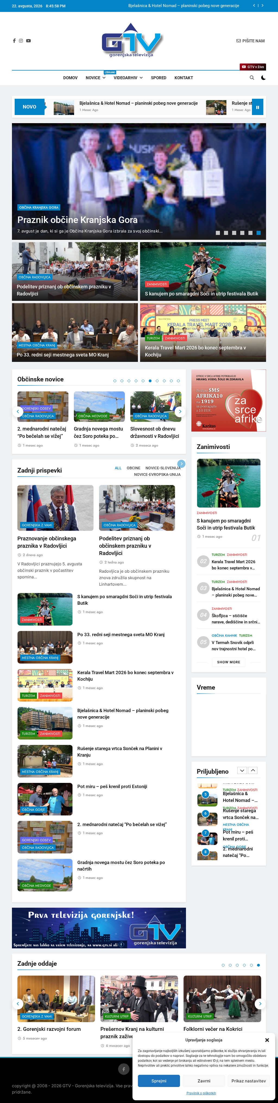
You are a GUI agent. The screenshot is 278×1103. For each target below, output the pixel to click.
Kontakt (184, 77)
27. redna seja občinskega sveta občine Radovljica (149, 436)
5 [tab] (251, 233)
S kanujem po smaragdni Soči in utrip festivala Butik (201, 294)
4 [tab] (243, 233)
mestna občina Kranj (37, 345)
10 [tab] (178, 381)
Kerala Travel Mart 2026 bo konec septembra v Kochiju (233, 568)
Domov (70, 77)
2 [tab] (226, 233)
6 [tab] (259, 233)
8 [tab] (164, 381)
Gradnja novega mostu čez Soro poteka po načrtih (42, 436)
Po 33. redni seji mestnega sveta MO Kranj (63, 355)
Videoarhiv (125, 77)
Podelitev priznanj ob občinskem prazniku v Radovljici (190, 6)
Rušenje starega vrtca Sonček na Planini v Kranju (218, 103)
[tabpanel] (139, 181)
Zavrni (204, 1080)
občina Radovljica (35, 197)
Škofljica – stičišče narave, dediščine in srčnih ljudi (236, 622)
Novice (98, 75)
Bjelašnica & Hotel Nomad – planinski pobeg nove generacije (77, 103)
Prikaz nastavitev (249, 1080)
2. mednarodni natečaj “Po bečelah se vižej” (122, 824)
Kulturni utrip (34, 1016)
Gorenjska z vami (37, 525)
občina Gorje (33, 809)
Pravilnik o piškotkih (201, 1093)
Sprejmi (158, 1080)
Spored (158, 77)
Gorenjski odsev (36, 840)
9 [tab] (171, 381)
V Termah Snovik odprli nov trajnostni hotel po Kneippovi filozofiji (233, 649)
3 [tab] (235, 233)
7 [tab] (157, 381)
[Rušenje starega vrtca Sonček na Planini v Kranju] (155, 110)
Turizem (153, 338)
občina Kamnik (224, 635)
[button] (267, 1040)
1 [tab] (218, 233)
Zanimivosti (157, 284)
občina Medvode (36, 416)
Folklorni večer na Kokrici (129, 1029)
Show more (228, 662)
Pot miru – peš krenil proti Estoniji (112, 786)
